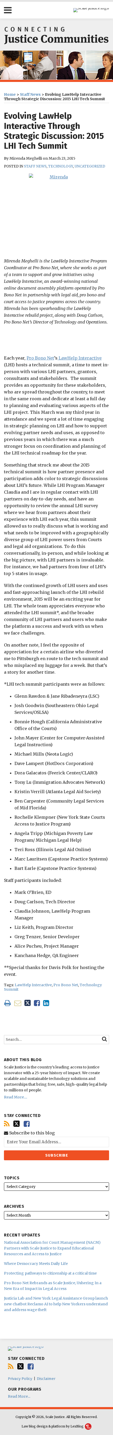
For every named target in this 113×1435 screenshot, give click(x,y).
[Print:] (7, 1002)
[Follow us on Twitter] (16, 1123)
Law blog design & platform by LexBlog (53, 1426)
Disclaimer (46, 1378)
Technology (60, 166)
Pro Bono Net (40, 358)
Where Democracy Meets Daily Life (36, 1263)
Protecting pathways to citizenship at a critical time (50, 1273)
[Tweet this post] (27, 1003)
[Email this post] (17, 1003)
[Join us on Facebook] (27, 1123)
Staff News (30, 94)
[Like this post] (37, 1003)
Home (10, 94)
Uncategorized (90, 166)
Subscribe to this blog (31, 1133)
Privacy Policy (20, 1378)
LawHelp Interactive (80, 358)
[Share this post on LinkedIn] (46, 1003)
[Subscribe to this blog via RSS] (6, 1123)
